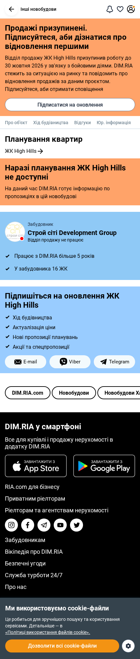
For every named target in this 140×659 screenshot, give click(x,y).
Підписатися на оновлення (70, 105)
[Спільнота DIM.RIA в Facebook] (27, 525)
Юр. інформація (114, 122)
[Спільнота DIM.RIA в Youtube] (60, 525)
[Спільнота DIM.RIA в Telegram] (43, 525)
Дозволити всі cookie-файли (62, 646)
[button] (11, 9)
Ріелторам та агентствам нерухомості (56, 510)
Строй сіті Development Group (72, 233)
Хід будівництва (50, 122)
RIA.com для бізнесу (32, 486)
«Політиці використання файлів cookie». (47, 632)
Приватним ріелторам (35, 498)
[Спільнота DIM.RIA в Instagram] (11, 525)
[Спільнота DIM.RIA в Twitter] (76, 525)
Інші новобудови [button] (38, 9)
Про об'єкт (16, 122)
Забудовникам (25, 539)
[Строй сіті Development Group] (15, 232)
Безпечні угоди (25, 563)
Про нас (15, 586)
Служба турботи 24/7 (34, 575)
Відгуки (82, 122)
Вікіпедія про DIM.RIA (34, 551)
